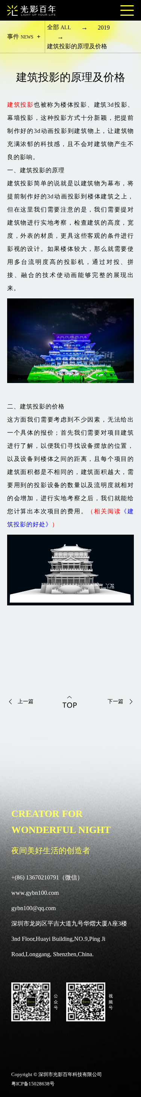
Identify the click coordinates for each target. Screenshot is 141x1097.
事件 (20, 36)
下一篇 (115, 701)
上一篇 (25, 701)
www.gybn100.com (35, 893)
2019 (104, 27)
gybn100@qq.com (33, 908)
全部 (59, 27)
